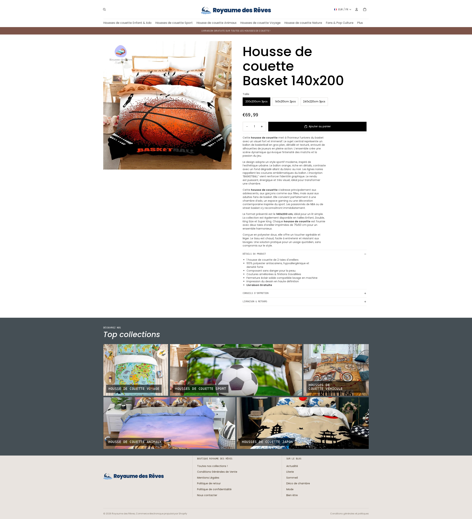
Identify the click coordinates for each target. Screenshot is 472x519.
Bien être (292, 495)
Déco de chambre (298, 483)
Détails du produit (254, 254)
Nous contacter (207, 495)
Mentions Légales (208, 478)
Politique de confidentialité (214, 489)
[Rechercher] (104, 9)
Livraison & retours (255, 301)
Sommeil (292, 478)
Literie (290, 472)
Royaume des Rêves (123, 513)
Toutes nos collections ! (212, 466)
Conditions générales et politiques (349, 513)
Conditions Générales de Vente (217, 472)
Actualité (292, 466)
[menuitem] (360, 23)
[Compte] (357, 9)
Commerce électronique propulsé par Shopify (161, 513)
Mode (290, 489)
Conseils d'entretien (255, 293)
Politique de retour (209, 483)
